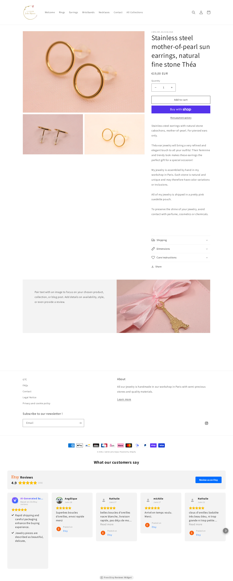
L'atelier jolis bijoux (111, 452)
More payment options (180, 117)
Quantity (155, 80)
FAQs (25, 385)
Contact (27, 391)
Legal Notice (29, 397)
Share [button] (158, 266)
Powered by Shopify (128, 452)
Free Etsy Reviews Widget (118, 577)
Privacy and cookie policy (36, 403)
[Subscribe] (80, 423)
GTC (25, 379)
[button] (193, 12)
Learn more (124, 399)
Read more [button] (106, 524)
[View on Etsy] (59, 500)
